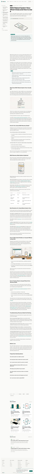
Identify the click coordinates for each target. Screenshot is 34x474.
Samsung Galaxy (20, 467)
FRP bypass (19, 468)
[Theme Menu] (32, 1)
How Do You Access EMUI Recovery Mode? (5, 10)
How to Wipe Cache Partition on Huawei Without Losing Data (5, 18)
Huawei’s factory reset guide (20, 186)
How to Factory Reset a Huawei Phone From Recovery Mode (5, 20)
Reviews (25, 1)
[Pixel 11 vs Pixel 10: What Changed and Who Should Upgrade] (15, 406)
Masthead (27, 464)
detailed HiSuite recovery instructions (25, 335)
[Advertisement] (21, 48)
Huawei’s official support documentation (20, 117)
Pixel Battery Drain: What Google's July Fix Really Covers (15, 427)
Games (20, 1)
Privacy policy (14, 472)
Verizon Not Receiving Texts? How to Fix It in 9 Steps (26, 412)
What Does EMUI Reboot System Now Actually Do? (5, 8)
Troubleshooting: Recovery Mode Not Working (5, 23)
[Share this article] (31, 18)
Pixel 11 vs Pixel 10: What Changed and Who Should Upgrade (15, 412)
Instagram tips (19, 464)
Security (23, 1)
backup (11, 300)
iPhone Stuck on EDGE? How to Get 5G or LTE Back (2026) (26, 427)
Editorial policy (27, 463)
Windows (15, 1)
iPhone (8, 1)
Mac (12, 1)
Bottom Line (4, 24)
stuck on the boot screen (21, 275)
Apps (17, 1)
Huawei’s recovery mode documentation (20, 288)
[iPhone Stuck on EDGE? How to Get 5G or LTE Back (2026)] (27, 422)
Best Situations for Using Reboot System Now (5, 15)
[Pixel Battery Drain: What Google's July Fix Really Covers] (15, 422)
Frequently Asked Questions (5, 26)
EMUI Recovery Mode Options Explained (5, 12)
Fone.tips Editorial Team (15, 18)
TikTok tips (19, 463)
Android (11, 1)
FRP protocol (14, 308)
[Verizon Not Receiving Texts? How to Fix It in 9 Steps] (27, 406)
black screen (19, 226)
